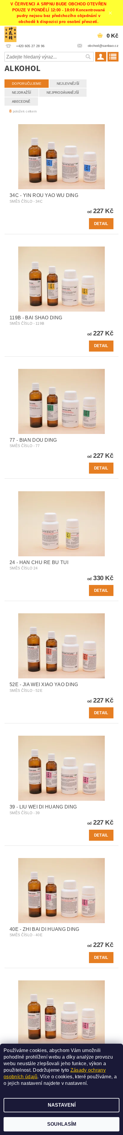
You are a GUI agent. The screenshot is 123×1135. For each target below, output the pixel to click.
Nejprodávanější (63, 92)
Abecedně (21, 101)
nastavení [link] (76, 1083)
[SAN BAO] (10, 33)
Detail (101, 223)
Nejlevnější (68, 83)
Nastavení (62, 1105)
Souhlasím (61, 1124)
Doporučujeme (26, 83)
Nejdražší (21, 92)
